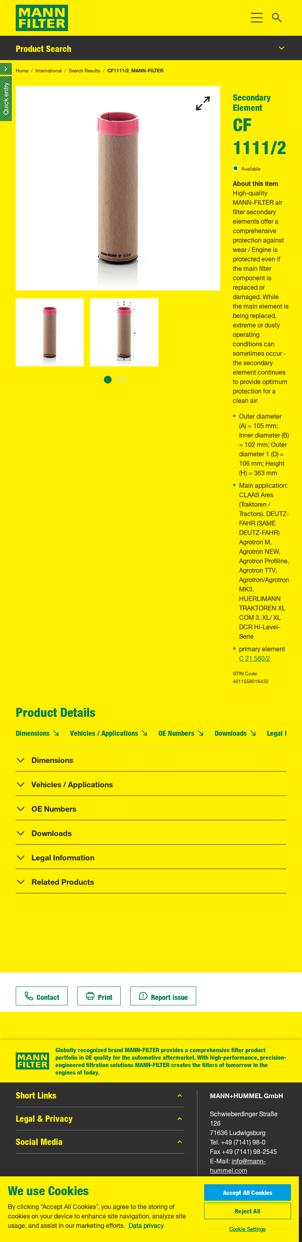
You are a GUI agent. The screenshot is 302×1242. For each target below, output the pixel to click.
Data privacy (146, 1225)
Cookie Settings (247, 1228)
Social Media (39, 1142)
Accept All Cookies (248, 1192)
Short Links (36, 1095)
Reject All (247, 1211)
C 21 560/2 (254, 657)
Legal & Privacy (44, 1118)
